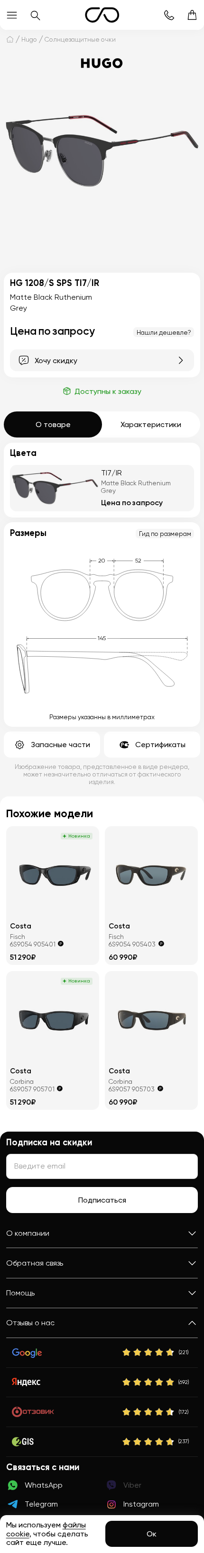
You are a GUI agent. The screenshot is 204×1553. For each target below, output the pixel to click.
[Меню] (11, 15)
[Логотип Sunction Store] (102, 15)
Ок (152, 1533)
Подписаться (102, 1200)
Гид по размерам (165, 533)
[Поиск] (34, 15)
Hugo (29, 39)
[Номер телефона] (168, 15)
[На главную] (10, 39)
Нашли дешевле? (164, 332)
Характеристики (151, 424)
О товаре (53, 424)
